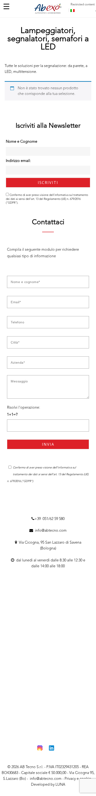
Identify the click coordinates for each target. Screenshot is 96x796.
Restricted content (83, 4)
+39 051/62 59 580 (49, 519)
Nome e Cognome (21, 142)
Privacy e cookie (78, 779)
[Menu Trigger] (6, 6)
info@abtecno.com (50, 531)
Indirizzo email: (18, 161)
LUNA (60, 785)
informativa (62, 195)
